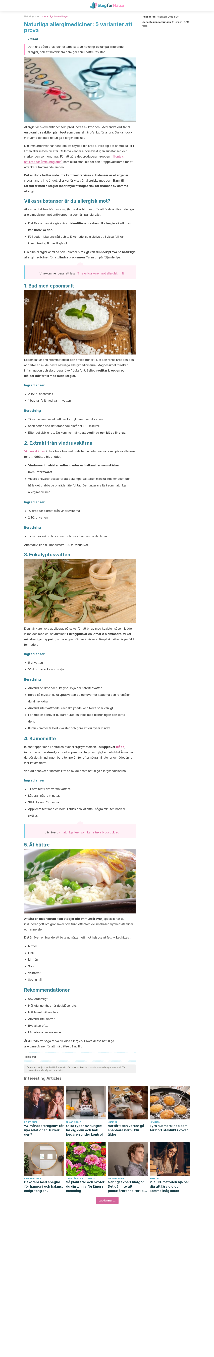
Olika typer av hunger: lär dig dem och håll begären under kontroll (84, 1130)
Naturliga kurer (32, 16)
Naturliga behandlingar (55, 16)
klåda (120, 747)
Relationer (30, 1122)
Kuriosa (112, 1122)
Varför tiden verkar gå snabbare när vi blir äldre (126, 1130)
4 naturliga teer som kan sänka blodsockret (89, 832)
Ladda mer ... (107, 1200)
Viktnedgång (116, 1178)
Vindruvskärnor (35, 451)
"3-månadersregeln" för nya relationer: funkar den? (44, 1130)
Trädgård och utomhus (80, 1178)
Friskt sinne (73, 1122)
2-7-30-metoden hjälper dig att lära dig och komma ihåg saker (169, 1186)
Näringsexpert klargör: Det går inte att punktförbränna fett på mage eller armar (127, 1186)
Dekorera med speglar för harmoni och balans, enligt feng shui (43, 1186)
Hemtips (154, 1122)
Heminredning (32, 1178)
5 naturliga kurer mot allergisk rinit (100, 273)
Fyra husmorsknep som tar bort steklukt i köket (169, 1128)
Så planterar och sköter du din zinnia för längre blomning (85, 1186)
